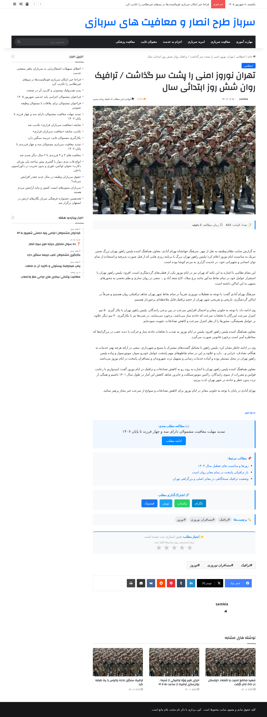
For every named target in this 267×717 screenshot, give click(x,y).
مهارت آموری (244, 41)
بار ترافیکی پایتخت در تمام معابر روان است (220, 472)
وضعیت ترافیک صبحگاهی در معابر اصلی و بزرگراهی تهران (210, 479)
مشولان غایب (149, 41)
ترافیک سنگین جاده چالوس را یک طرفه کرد (119, 682)
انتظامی (240, 56)
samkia (243, 98)
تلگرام (199, 503)
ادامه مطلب (174, 441)
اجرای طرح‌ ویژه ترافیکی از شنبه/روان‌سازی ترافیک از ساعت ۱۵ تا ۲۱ (179, 682)
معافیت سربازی (220, 41)
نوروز (194, 565)
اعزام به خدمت (172, 41)
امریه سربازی (196, 41)
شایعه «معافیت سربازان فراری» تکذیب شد (54, 125)
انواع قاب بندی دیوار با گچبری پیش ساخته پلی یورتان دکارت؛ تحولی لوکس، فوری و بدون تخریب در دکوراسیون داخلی (46, 166)
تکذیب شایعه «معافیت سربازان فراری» (57, 131)
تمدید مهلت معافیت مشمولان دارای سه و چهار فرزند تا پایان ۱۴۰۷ (173, 431)
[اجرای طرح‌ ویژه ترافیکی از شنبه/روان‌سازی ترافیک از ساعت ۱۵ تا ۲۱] (174, 662)
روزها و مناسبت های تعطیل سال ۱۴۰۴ (223, 466)
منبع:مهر (250, 412)
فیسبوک (149, 503)
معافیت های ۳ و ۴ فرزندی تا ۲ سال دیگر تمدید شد (50, 155)
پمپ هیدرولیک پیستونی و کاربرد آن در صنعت (183, 4)
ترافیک (245, 565)
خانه (250, 56)
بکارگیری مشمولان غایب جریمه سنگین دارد (54, 137)
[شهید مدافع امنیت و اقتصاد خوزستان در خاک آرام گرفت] (230, 662)
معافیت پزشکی (125, 41)
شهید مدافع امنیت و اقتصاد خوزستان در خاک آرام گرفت (232, 682)
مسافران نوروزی (219, 565)
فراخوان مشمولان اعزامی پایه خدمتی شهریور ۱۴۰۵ (49, 96)
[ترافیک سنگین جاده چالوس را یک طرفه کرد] (118, 662)
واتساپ (182, 503)
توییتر (166, 503)
